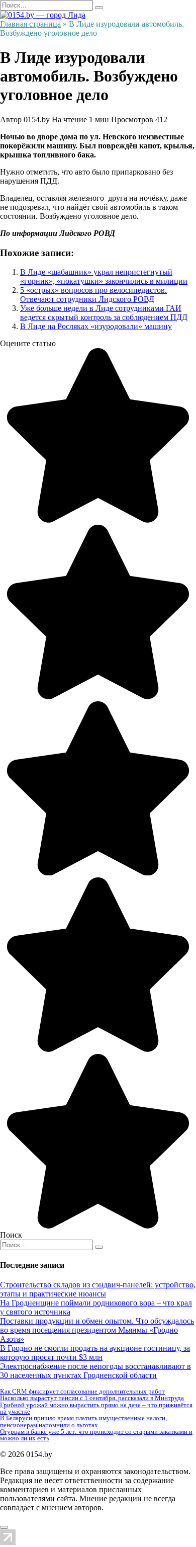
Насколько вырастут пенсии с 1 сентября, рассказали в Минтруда (92, 1398)
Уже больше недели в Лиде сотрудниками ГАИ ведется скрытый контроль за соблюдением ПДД (103, 312)
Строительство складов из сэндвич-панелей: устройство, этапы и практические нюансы (97, 1289)
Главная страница (30, 24)
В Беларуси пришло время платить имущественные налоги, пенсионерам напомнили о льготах (83, 1421)
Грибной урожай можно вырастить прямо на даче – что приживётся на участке (96, 1408)
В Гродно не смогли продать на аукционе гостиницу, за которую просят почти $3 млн (95, 1352)
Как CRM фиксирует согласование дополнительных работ (82, 1391)
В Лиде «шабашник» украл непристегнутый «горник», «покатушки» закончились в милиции (103, 276)
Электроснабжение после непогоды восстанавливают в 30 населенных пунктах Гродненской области (95, 1370)
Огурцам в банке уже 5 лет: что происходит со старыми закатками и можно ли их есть (96, 1435)
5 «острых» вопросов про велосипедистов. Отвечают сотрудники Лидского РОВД (93, 294)
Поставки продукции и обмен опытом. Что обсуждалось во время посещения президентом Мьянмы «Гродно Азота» (97, 1330)
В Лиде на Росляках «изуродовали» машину (96, 326)
